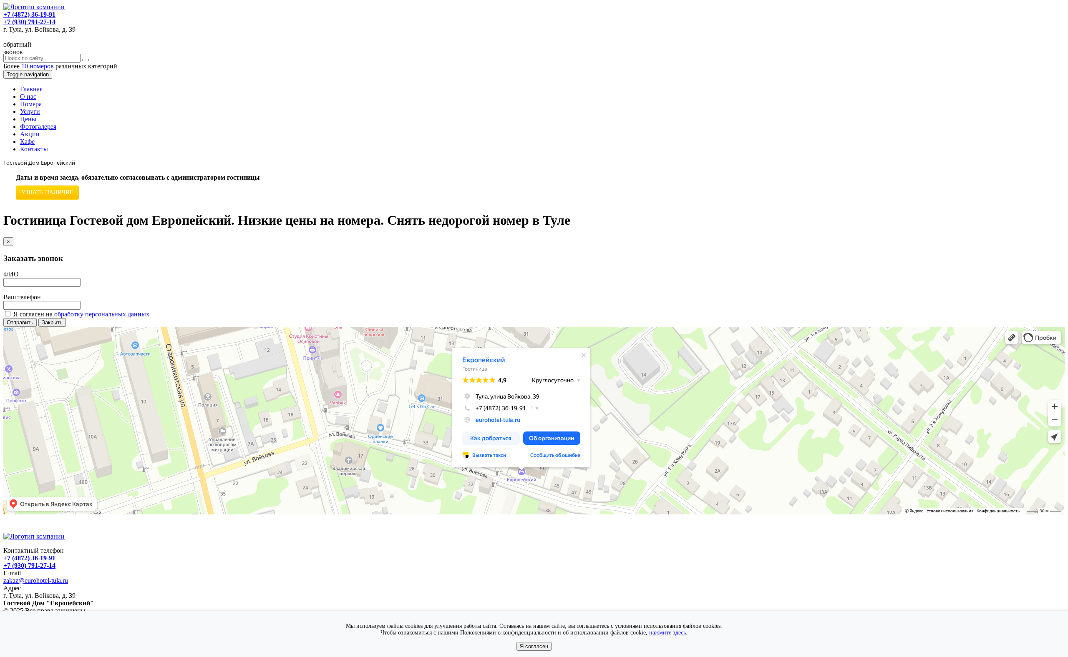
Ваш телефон (22, 297)
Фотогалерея (38, 126)
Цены (28, 119)
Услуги (30, 111)
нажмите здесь (667, 632)
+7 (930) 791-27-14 (29, 21)
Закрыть (52, 322)
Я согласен (534, 646)
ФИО (11, 274)
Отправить (20, 322)
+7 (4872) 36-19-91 (29, 14)
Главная (31, 89)
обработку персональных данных (101, 314)
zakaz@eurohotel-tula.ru (35, 580)
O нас (28, 96)
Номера (31, 104)
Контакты (34, 149)
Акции (30, 134)
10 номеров (37, 66)
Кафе (27, 141)
